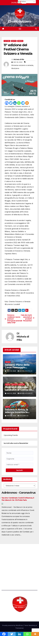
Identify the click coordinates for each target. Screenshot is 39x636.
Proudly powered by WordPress (12, 625)
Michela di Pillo (19, 59)
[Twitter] (11, 103)
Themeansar (19, 628)
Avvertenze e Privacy (10, 575)
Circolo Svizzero (19, 21)
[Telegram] (23, 103)
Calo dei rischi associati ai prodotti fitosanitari (26, 318)
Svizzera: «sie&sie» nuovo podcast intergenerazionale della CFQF (13, 319)
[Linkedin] (15, 103)
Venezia (20, 41)
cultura (7, 41)
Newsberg (32, 625)
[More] (27, 103)
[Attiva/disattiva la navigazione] (20, 28)
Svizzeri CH (23, 415)
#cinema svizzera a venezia (22, 65)
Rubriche (21, 384)
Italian (23, 1)
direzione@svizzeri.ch (12, 564)
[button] (36, 29)
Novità (14, 41)
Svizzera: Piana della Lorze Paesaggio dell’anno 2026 (17, 367)
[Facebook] (7, 103)
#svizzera (15, 68)
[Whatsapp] (19, 103)
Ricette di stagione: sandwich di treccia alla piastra (19, 390)
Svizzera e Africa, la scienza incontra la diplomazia (16, 412)
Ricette (14, 384)
